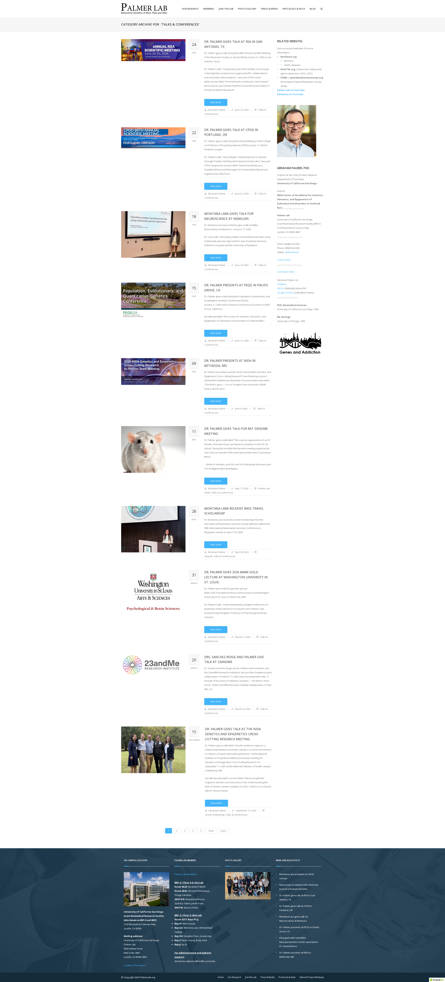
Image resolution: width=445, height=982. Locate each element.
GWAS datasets (292, 65)
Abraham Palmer (217, 109)
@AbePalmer (292, 252)
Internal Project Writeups (312, 977)
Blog (313, 8)
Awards (209, 556)
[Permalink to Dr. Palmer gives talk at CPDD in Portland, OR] (153, 150)
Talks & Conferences (222, 492)
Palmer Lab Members (186, 874)
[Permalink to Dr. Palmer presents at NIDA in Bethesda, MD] (153, 381)
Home (221, 977)
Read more (215, 102)
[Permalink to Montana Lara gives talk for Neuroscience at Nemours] (153, 234)
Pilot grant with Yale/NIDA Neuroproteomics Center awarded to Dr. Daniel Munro (298, 942)
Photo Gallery (247, 8)
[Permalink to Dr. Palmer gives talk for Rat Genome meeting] (153, 449)
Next (211, 830)
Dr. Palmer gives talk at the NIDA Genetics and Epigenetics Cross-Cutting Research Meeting (233, 734)
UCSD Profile (283, 259)
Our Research (190, 8)
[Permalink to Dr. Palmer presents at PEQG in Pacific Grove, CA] (153, 306)
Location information (134, 965)
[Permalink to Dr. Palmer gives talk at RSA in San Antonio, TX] (153, 62)
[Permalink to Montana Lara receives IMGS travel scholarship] (153, 529)
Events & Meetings (215, 814)
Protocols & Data (293, 8)
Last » (223, 830)
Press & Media (269, 8)
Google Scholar (285, 292)
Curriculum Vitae (285, 271)
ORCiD (280, 288)
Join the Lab (226, 8)
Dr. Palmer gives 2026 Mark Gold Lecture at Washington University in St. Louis (236, 577)
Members (208, 8)
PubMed (281, 284)
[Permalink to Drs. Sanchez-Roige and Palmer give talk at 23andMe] (153, 677)
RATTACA (288, 60)
